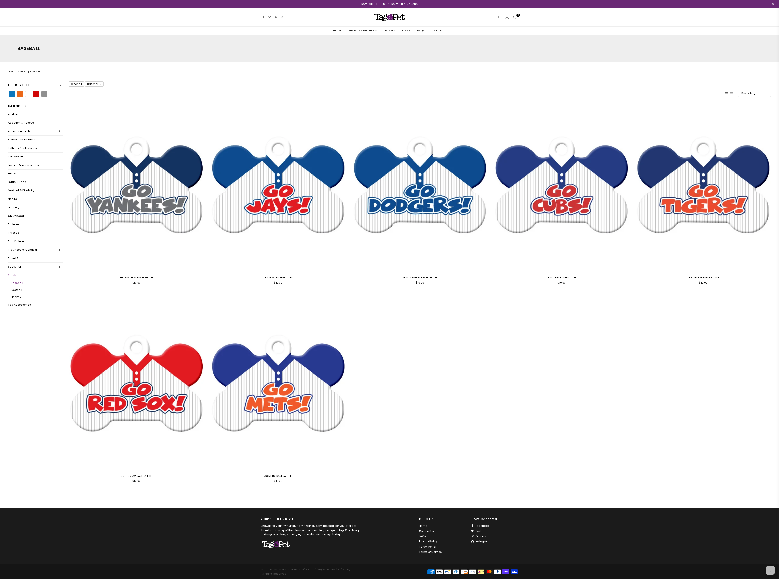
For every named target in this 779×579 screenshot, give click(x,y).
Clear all (76, 84)
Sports (12, 275)
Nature (12, 199)
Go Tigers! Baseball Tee (703, 277)
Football (16, 290)
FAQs (421, 30)
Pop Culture (16, 241)
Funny (12, 174)
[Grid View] (726, 93)
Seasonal (14, 267)
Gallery (389, 30)
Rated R (13, 258)
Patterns (13, 224)
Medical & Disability (21, 190)
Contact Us (426, 531)
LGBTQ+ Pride (17, 182)
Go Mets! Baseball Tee (278, 476)
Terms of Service (430, 552)
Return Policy (427, 547)
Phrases (13, 233)
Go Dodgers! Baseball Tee (420, 277)
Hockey (16, 297)
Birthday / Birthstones (22, 148)
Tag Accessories (19, 305)
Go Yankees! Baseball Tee (136, 277)
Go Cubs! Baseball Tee (561, 277)
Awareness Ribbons (21, 139)
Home (337, 30)
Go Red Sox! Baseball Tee (136, 476)
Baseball (22, 71)
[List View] (731, 93)
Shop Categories (361, 30)
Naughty (13, 207)
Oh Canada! (16, 216)
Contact (439, 30)
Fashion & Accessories (23, 165)
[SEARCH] (500, 17)
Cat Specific (16, 156)
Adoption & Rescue (21, 123)
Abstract (13, 114)
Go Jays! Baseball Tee (278, 277)
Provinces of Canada (22, 250)
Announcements (19, 131)
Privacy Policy (428, 541)
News (406, 30)
